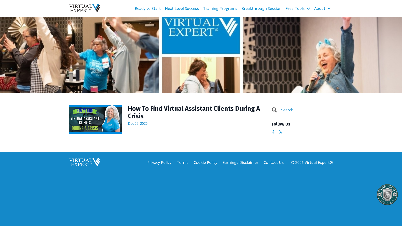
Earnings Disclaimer (240, 162)
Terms (182, 162)
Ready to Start (148, 8)
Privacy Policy (159, 162)
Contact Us (274, 162)
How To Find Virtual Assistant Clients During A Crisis (194, 112)
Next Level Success (182, 8)
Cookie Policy (205, 162)
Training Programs (220, 8)
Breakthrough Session (261, 8)
